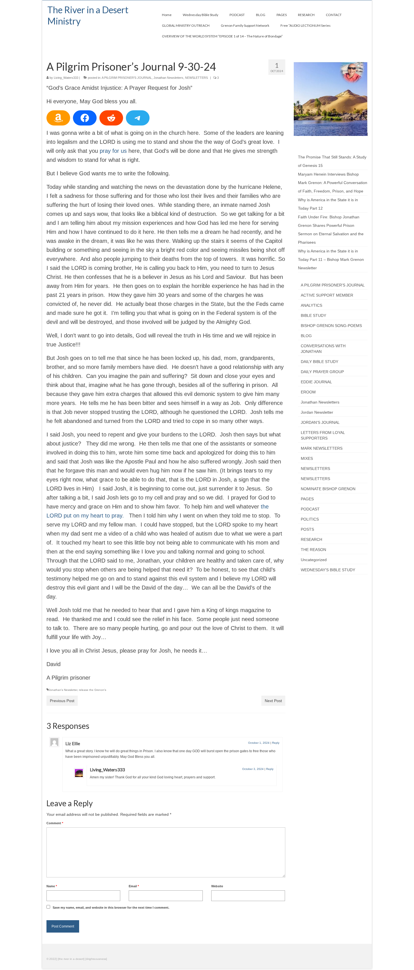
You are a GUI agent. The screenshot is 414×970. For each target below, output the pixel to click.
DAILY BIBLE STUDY (319, 361)
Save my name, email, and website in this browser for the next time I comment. (111, 907)
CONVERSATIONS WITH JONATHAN (323, 349)
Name (51, 886)
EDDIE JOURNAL (316, 382)
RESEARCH (311, 539)
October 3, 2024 (253, 768)
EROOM (308, 392)
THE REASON (313, 549)
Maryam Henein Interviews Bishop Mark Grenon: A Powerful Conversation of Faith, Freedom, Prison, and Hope (332, 182)
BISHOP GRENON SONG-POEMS (331, 325)
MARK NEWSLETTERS (321, 448)
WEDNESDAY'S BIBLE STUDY (328, 570)
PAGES (307, 499)
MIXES (307, 458)
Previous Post (62, 700)
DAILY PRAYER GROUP (322, 371)
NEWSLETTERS (196, 77)
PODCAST (310, 509)
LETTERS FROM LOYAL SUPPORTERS (323, 435)
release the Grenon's (92, 689)
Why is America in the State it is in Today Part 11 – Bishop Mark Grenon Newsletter (331, 259)
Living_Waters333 (66, 77)
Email (134, 886)
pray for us (113, 151)
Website (217, 886)
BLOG (306, 335)
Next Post (273, 700)
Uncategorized (314, 559)
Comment (54, 823)
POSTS (307, 529)
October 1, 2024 (259, 742)
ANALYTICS (311, 305)
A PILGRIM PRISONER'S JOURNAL (127, 77)
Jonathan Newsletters (168, 77)
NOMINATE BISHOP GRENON (328, 489)
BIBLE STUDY (313, 315)
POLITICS (310, 519)
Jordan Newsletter (317, 412)
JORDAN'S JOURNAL (320, 422)
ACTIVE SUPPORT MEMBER (327, 295)
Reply (275, 742)
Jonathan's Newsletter (63, 689)
